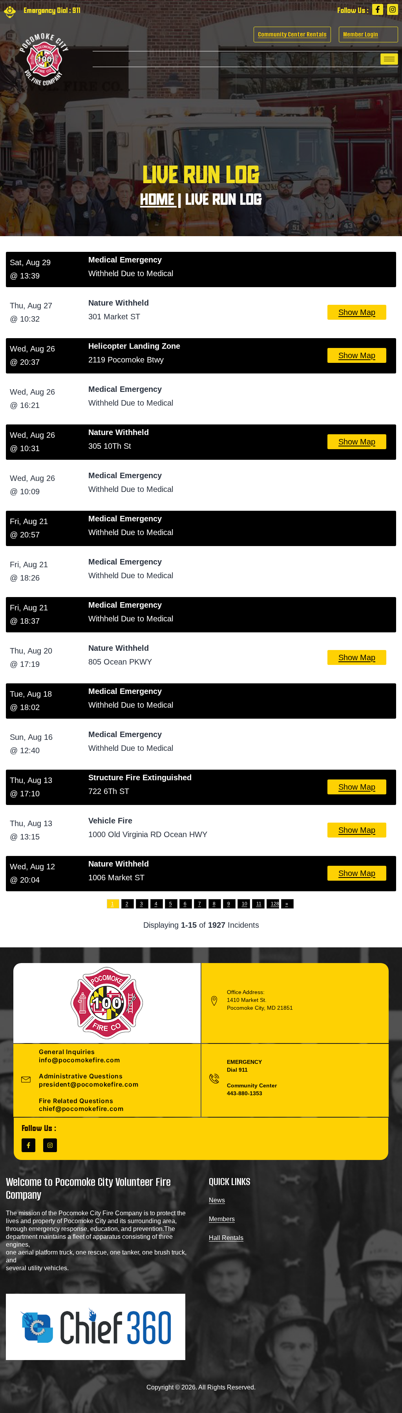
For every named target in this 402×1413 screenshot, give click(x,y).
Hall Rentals (226, 1238)
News (217, 1200)
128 (275, 904)
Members (222, 1219)
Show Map (356, 312)
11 (258, 904)
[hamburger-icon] (389, 59)
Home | (160, 200)
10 (244, 904)
